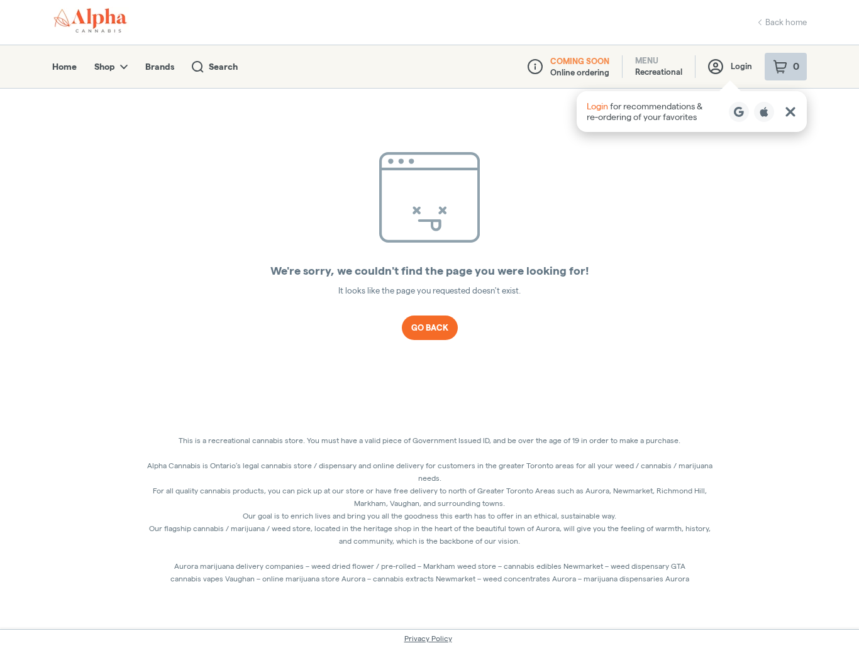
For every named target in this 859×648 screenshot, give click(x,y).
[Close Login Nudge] (790, 112)
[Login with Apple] (764, 112)
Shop (104, 67)
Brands (159, 67)
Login (741, 66)
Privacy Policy (428, 638)
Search (223, 67)
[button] (692, 111)
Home (64, 67)
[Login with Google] (739, 112)
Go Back (429, 327)
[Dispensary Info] (535, 66)
